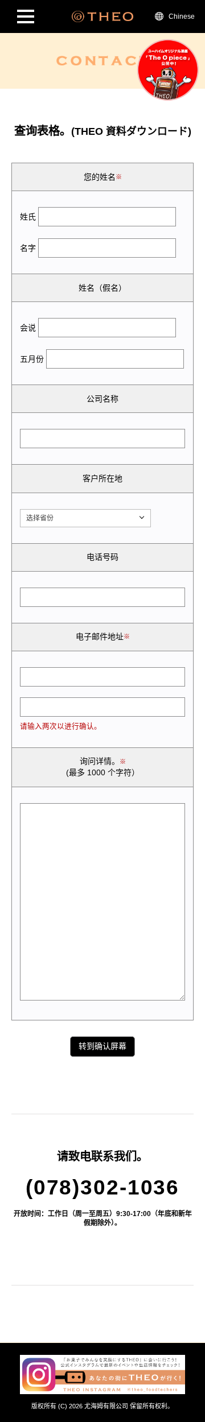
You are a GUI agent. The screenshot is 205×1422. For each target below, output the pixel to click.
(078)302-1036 (102, 1187)
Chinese (182, 16)
